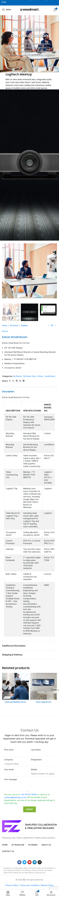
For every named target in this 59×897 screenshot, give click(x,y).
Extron (24, 325)
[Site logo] (29, 9)
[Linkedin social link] (20, 381)
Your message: (10, 779)
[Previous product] (48, 325)
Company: (8, 759)
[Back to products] (52, 325)
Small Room (50, 376)
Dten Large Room (43, 702)
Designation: (36, 759)
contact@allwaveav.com (15, 797)
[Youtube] (29, 862)
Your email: (9, 769)
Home (4, 325)
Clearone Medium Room (15, 702)
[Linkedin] (35, 862)
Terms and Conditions (29, 885)
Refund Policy (47, 885)
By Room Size (29, 376)
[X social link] (13, 381)
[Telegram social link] (23, 381)
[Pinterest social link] (17, 381)
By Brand (14, 325)
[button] (5, 272)
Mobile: (34, 769)
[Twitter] (24, 862)
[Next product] (55, 325)
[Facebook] (19, 862)
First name (8, 749)
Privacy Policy (11, 885)
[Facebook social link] (9, 381)
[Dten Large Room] (43, 686)
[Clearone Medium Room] (15, 686)
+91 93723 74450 (29, 794)
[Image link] (29, 826)
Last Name (36, 749)
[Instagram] (40, 862)
